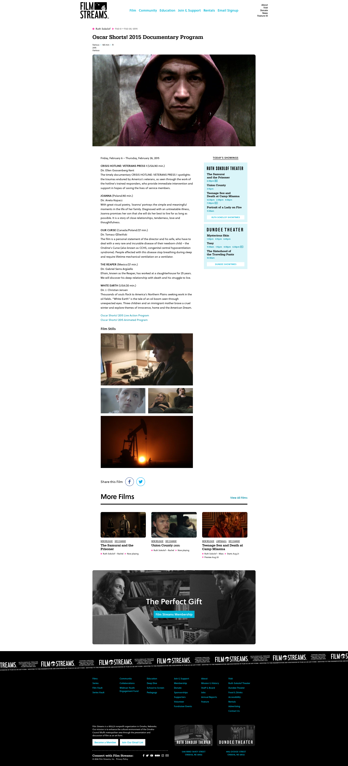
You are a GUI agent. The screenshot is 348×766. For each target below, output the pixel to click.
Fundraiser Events (183, 706)
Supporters (180, 697)
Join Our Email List (132, 742)
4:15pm (218, 238)
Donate (264, 10)
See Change (120, 541)
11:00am (210, 210)
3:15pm (210, 188)
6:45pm (227, 238)
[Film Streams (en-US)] (95, 10)
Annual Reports (209, 697)
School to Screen (155, 687)
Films (95, 678)
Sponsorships (181, 692)
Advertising (234, 706)
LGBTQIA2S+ (221, 541)
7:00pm (210, 202)
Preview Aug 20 (211, 557)
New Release (107, 541)
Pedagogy (152, 692)
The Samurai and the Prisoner (218, 176)
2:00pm (219, 199)
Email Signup (228, 10)
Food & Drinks (235, 692)
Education (167, 10)
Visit (265, 7)
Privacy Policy (122, 759)
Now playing (133, 553)
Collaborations (127, 683)
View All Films (238, 498)
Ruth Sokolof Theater (239, 683)
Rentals (209, 10)
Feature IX (262, 15)
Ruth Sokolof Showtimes (226, 217)
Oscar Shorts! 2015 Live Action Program (125, 315)
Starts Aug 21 (233, 553)
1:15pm (219, 246)
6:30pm (236, 246)
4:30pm (228, 199)
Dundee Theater (236, 687)
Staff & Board (208, 687)
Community (148, 10)
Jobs (203, 692)
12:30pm (211, 199)
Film (133, 10)
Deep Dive (152, 683)
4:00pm (227, 246)
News (265, 13)
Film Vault (97, 687)
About (264, 4)
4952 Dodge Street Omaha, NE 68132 (236, 753)
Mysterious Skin (218, 235)
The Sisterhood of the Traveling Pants (220, 252)
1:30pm (210, 238)
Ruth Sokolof (103, 28)
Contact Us (234, 710)
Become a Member (105, 742)
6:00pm (210, 180)
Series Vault (98, 692)
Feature (205, 701)
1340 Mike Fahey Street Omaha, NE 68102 (193, 753)
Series (95, 683)
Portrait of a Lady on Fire (224, 207)
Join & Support (189, 10)
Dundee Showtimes (225, 264)
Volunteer (179, 701)
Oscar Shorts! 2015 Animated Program (124, 320)
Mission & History (210, 683)
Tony (210, 243)
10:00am (211, 257)
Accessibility (234, 697)
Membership (180, 683)
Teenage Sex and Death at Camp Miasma (223, 194)
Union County (216, 185)
